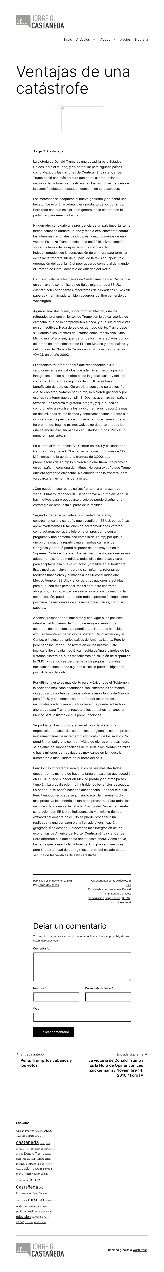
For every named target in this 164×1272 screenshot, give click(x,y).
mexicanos (21, 1200)
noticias (22, 1206)
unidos (20, 1222)
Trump (46, 1217)
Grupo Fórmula (44, 1168)
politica (21, 1211)
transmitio (37, 1217)
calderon (27, 1136)
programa (46, 1211)
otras (39, 1206)
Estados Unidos (120, 893)
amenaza (115, 889)
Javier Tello (22, 1180)
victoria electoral (120, 902)
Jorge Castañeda (48, 884)
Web (36, 1008)
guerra (19, 1174)
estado (48, 1159)
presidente (33, 1211)
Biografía (141, 39)
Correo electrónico (99, 988)
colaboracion (34, 1149)
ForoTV (48, 1164)
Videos (105, 39)
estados (21, 1163)
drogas (48, 1154)
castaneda (27, 1142)
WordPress (140, 1250)
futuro (18, 1169)
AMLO (48, 1130)
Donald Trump (34, 1153)
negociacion (112, 898)
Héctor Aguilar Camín (36, 1173)
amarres (29, 1130)
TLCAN (126, 898)
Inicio (68, 39)
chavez (42, 1143)
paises (45, 1207)
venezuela (40, 1222)
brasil (18, 1136)
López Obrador (39, 1193)
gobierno (28, 1168)
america (39, 1131)
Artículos (83, 39)
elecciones (21, 1159)
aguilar (20, 1130)
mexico (36, 1199)
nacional (49, 1200)
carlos (38, 1136)
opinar (32, 1206)
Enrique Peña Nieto (35, 1159)
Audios (125, 39)
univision (29, 1222)
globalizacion (96, 898)
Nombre (39, 988)
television (23, 1217)
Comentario (42, 948)
